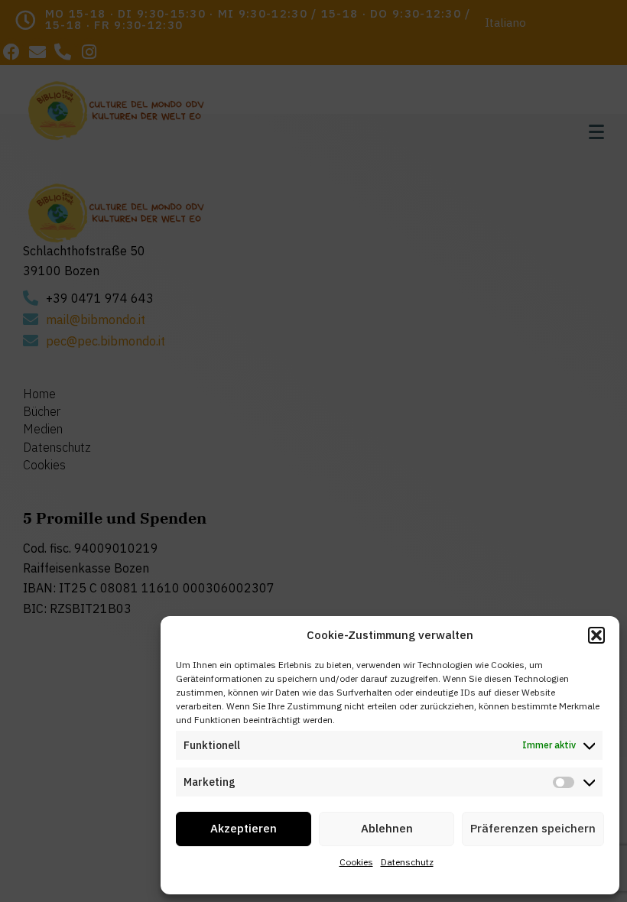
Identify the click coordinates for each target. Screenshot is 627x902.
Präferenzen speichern (533, 828)
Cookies (356, 862)
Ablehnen (387, 828)
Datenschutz (407, 862)
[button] (596, 635)
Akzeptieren (243, 828)
